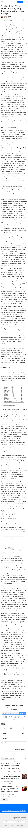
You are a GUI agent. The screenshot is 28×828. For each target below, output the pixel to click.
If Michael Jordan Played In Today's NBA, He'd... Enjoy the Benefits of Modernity (9, 788)
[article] (14, 766)
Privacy (15, 817)
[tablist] (8, 758)
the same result (15, 642)
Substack (7, 825)
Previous (5, 733)
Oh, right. (19, 692)
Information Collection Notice (15, 717)
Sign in (25, 1)
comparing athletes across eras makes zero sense (10, 792)
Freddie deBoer (7, 16)
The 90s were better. (6, 780)
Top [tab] (2, 758)
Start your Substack (10, 821)
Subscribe (20, 1)
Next (23, 733)
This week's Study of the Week (9, 95)
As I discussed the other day (8, 228)
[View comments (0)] (7, 20)
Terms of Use (20, 716)
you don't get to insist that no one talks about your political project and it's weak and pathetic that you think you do (10, 767)
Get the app (20, 821)
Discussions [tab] (11, 758)
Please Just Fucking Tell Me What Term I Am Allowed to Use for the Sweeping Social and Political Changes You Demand (10, 763)
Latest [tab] (6, 758)
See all (4, 799)
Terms (19, 817)
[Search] (25, 758)
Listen (25, 17)
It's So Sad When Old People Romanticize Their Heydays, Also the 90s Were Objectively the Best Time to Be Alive (10, 776)
